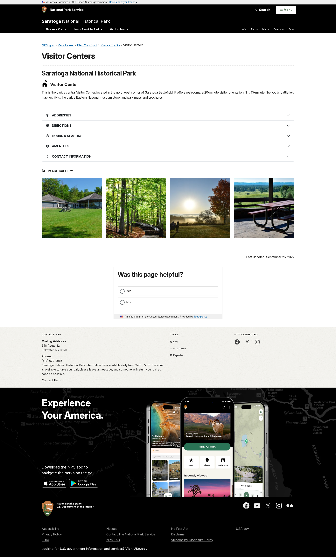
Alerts (254, 29)
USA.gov (242, 529)
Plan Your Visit (54, 29)
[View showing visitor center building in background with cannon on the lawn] (72, 208)
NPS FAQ (113, 540)
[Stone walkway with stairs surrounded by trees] (136, 208)
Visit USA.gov (136, 549)
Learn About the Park (87, 29)
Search (264, 10)
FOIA (45, 540)
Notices (111, 529)
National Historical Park (76, 21)
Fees (291, 29)
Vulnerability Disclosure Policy (192, 540)
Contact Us (50, 380)
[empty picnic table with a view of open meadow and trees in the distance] (264, 208)
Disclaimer (178, 534)
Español (177, 355)
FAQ (175, 341)
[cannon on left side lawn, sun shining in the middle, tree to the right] (200, 208)
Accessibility (50, 529)
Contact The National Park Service (130, 534)
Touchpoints (200, 316)
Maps (265, 29)
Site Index (179, 348)
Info (244, 29)
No (128, 302)
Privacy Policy (52, 534)
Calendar (278, 29)
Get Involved (117, 29)
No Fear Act (179, 529)
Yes (128, 291)
